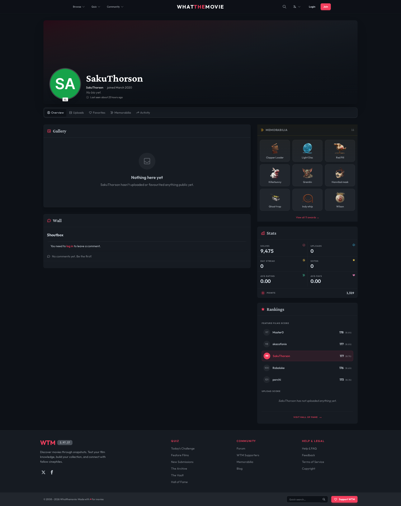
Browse (77, 6)
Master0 (278, 332)
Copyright (308, 468)
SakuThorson (281, 356)
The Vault (177, 475)
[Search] (284, 6)
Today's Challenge (183, 448)
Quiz (93, 6)
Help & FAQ (309, 448)
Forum (241, 448)
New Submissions (182, 462)
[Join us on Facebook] (51, 472)
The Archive (179, 468)
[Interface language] (297, 6)
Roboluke (278, 368)
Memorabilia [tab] (122, 112)
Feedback (308, 455)
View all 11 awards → (307, 217)
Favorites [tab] (99, 112)
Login (312, 6)
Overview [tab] (57, 112)
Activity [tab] (145, 112)
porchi (277, 379)
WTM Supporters (248, 455)
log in (69, 246)
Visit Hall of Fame (305, 417)
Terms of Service (313, 462)
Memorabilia (245, 462)
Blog (239, 468)
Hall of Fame (179, 482)
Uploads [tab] (78, 112)
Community (113, 6)
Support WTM (347, 499)
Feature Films (180, 455)
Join (325, 6)
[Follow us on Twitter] (43, 472)
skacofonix (280, 344)
